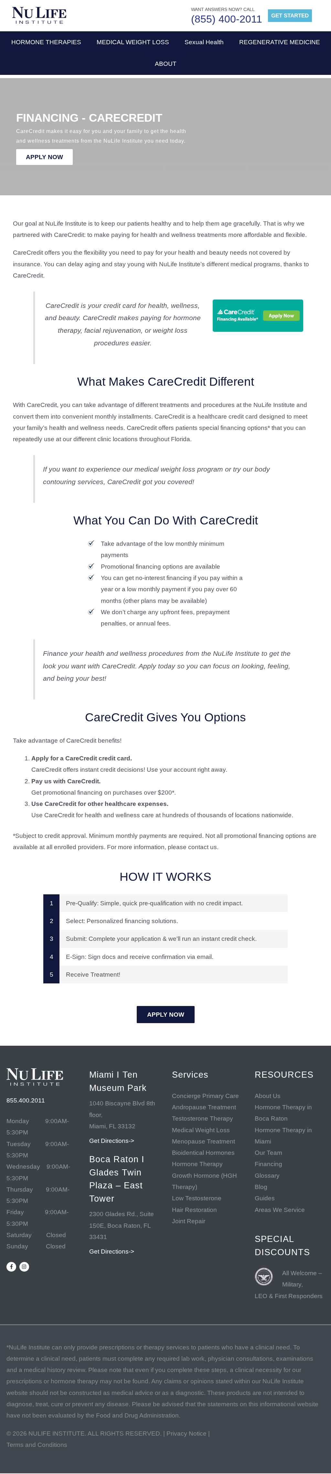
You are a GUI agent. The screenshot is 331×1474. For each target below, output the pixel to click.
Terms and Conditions (36, 1444)
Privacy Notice (186, 1433)
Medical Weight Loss (201, 1130)
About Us (268, 1096)
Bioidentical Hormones (203, 1152)
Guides (265, 1198)
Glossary (267, 1175)
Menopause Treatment (203, 1141)
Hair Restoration (194, 1209)
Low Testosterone (196, 1198)
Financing (268, 1164)
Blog (261, 1187)
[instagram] (25, 1267)
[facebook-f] (12, 1267)
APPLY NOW (44, 157)
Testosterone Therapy (202, 1118)
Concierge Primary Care (205, 1096)
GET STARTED (290, 16)
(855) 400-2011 (226, 19)
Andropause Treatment (204, 1107)
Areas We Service (280, 1209)
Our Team (268, 1152)
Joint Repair (188, 1221)
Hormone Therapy (197, 1164)
